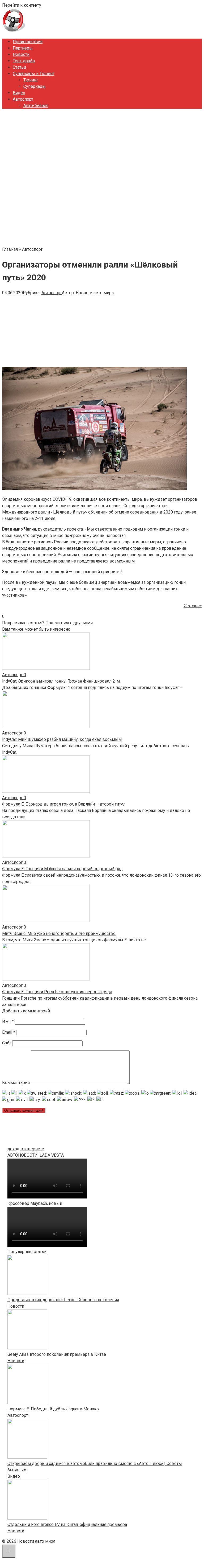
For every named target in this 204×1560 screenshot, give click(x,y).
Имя (8, 1021)
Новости (21, 54)
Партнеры (23, 48)
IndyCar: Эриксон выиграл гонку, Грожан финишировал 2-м (61, 681)
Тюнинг (30, 80)
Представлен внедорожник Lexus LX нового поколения (63, 1299)
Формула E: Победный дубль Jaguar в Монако (53, 1408)
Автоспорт (23, 99)
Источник (193, 605)
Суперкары (34, 86)
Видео (19, 92)
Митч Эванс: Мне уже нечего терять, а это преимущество (59, 933)
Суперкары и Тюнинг (33, 73)
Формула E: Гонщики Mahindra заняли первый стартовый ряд (62, 868)
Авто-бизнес (35, 105)
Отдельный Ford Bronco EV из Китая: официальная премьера (67, 1524)
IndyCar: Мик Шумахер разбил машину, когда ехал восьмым (62, 739)
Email (8, 1032)
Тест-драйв (24, 60)
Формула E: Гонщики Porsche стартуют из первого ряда (57, 991)
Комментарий (16, 1082)
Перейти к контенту (21, 5)
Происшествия (27, 41)
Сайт (6, 1042)
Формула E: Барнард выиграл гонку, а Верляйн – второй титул (63, 804)
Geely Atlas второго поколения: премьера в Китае (56, 1354)
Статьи (19, 67)
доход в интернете (25, 1148)
